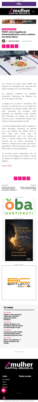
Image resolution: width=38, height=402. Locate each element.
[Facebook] (4, 46)
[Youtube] (20, 387)
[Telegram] (16, 46)
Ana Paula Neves (13, 41)
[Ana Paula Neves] (4, 41)
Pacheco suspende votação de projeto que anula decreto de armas (28, 189)
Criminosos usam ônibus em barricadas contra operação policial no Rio (13, 333)
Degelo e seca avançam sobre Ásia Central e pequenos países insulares (13, 317)
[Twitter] (8, 46)
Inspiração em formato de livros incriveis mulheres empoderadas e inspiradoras (9, 189)
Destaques (7, 312)
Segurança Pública (9, 29)
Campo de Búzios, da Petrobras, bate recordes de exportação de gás (13, 325)
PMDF (9, 166)
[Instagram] (20, 382)
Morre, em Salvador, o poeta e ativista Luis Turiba (12, 341)
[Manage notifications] (4, 397)
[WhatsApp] (12, 46)
